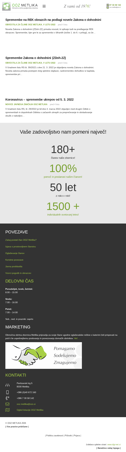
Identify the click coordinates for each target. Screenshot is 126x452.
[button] (44, 6)
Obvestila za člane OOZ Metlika (23, 25)
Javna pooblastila (13, 266)
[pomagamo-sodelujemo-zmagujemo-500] (63, 355)
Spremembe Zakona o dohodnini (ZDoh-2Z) (35, 58)
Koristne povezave (14, 260)
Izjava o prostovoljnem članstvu (20, 246)
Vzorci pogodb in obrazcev (18, 273)
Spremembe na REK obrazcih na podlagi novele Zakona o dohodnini (53, 19)
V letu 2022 (49, 25)
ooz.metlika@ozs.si (26, 404)
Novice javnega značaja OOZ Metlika (26, 104)
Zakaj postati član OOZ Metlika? (21, 240)
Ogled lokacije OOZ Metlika (30, 410)
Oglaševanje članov (14, 253)
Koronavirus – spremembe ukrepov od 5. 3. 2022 (39, 99)
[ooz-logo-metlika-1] (20, 6)
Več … (77, 338)
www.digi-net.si (114, 444)
